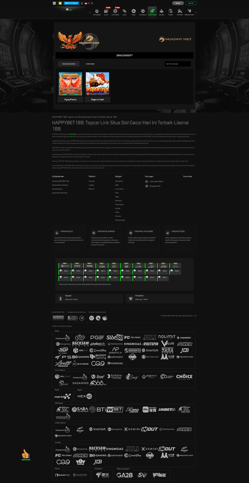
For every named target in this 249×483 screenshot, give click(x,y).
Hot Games (97, 15)
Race (124, 15)
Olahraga (143, 15)
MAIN (72, 84)
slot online (73, 134)
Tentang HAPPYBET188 (60, 181)
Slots (106, 15)
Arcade (161, 15)
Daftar (190, 3)
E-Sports (180, 15)
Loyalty (91, 185)
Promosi (92, 181)
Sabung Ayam (189, 15)
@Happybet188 (154, 186)
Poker (170, 15)
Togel (134, 15)
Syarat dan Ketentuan (59, 193)
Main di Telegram (72, 3)
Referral (91, 189)
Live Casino (115, 15)
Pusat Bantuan (57, 189)
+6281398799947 (156, 181)
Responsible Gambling (60, 185)
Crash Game (152, 15)
